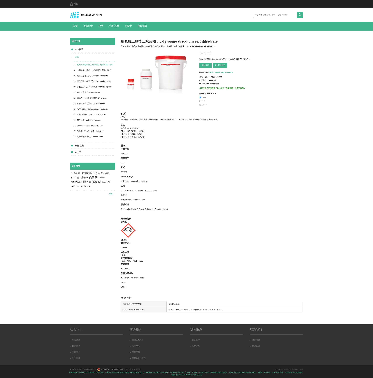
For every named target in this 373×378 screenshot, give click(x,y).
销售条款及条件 (138, 358)
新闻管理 (76, 340)
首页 (75, 26)
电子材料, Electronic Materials (89, 125)
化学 (100, 26)
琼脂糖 (102, 177)
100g (204, 98)
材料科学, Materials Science (89, 120)
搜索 (300, 15)
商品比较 (205, 65)
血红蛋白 (87, 182)
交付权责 (76, 352)
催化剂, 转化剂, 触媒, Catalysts (90, 131)
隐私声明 (136, 352)
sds (77, 186)
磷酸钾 (84, 177)
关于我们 (76, 358)
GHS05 (124, 240)
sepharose (85, 186)
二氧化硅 (75, 173)
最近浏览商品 (138, 340)
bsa (103, 182)
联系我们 (142, 26)
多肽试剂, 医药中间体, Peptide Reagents (94, 87)
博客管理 (76, 346)
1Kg (204, 101)
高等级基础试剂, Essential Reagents (92, 76)
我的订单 (196, 346)
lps (109, 181)
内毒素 (93, 177)
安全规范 (136, 346)
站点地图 (256, 340)
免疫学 (128, 26)
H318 (123, 255)
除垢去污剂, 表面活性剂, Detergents (92, 98)
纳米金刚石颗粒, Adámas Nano (90, 137)
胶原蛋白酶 (87, 173)
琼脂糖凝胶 (76, 182)
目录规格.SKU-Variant (208, 94)
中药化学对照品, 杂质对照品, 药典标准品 (94, 70)
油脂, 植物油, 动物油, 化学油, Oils (91, 114)
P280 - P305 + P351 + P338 (132, 261)
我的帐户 (196, 340)
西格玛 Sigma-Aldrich (224, 72)
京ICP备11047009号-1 (133, 369)
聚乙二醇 (75, 177)
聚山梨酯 (105, 173)
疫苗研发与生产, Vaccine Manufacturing (94, 81)
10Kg (204, 105)
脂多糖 (96, 181)
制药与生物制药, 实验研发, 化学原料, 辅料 (95, 65)
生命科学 (88, 26)
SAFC (211, 72)
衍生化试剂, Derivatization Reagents (92, 109)
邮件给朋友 (220, 65)
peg (73, 186)
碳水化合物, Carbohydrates (88, 92)
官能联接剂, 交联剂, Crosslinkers (91, 103)
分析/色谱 (114, 26)
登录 (76, 4)
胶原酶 (97, 173)
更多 (111, 194)
